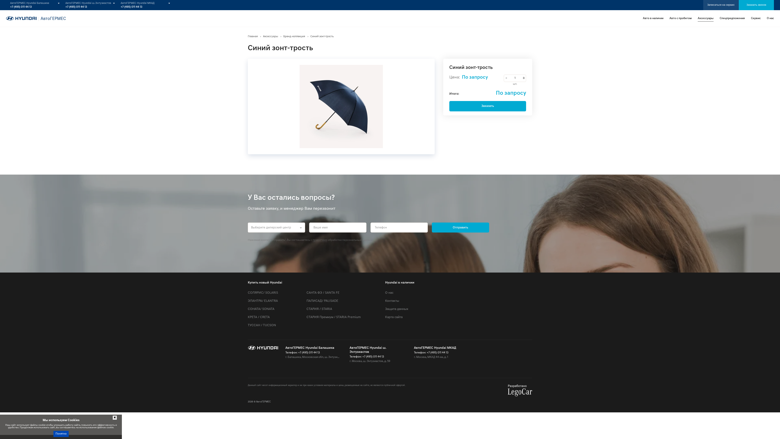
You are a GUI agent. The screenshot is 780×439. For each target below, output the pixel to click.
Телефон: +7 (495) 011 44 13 (302, 352)
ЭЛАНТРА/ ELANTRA (263, 301)
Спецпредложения (732, 18)
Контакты (392, 301)
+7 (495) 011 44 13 (21, 7)
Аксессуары (706, 18)
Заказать (487, 106)
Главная (253, 36)
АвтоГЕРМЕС (263, 402)
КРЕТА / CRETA (259, 317)
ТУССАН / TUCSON (262, 325)
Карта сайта (394, 317)
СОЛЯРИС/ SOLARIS (263, 292)
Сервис (756, 18)
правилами (320, 240)
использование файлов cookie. (96, 427)
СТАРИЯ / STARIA (319, 309)
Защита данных (396, 309)
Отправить (460, 227)
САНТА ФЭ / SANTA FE (323, 292)
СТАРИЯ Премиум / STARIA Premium (334, 317)
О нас (770, 18)
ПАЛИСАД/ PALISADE (322, 301)
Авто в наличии (653, 18)
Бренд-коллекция (294, 36)
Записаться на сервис (721, 5)
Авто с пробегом (681, 18)
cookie (42, 425)
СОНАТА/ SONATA (261, 309)
